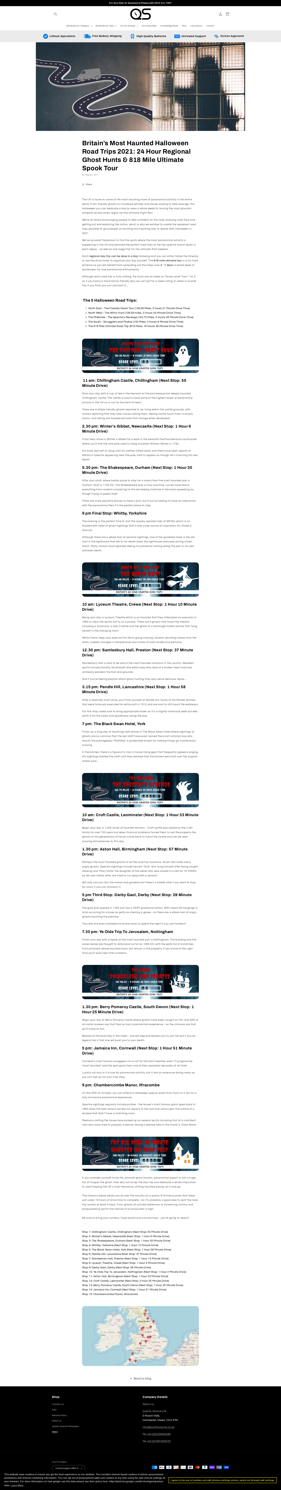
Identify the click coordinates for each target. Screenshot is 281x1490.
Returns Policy (59, 1415)
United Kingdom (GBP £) (67, 1468)
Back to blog (142, 1378)
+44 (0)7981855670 (159, 1441)
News (55, 1432)
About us (56, 1421)
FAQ (54, 1410)
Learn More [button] (17, 1485)
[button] (55, 14)
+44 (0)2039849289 (159, 1434)
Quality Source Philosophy (65, 1426)
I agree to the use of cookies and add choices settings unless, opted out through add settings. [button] (223, 1480)
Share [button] (89, 184)
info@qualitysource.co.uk (158, 1427)
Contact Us (58, 1404)
